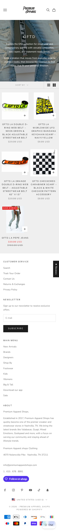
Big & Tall (8, 384)
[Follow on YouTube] (30, 490)
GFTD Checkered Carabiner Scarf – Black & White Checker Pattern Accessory (44, 188)
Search (6, 268)
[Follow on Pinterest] (22, 490)
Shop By (7, 362)
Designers (8, 357)
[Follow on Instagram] (13, 490)
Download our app (12, 390)
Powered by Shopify (30, 509)
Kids (5, 373)
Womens (7, 379)
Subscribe (15, 328)
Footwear (8, 368)
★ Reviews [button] (56, 269)
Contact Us (9, 278)
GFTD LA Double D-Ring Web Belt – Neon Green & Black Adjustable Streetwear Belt (15, 131)
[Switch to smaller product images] (54, 85)
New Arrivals (10, 346)
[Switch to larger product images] (48, 85)
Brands (6, 352)
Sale (5, 395)
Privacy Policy (10, 289)
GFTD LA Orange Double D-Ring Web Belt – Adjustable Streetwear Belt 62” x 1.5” (15, 188)
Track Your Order (11, 273)
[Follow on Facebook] (5, 490)
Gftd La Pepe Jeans (15, 238)
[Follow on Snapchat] (47, 490)
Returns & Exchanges (14, 284)
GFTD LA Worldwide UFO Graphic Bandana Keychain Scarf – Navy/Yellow (43, 131)
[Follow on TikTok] (39, 490)
